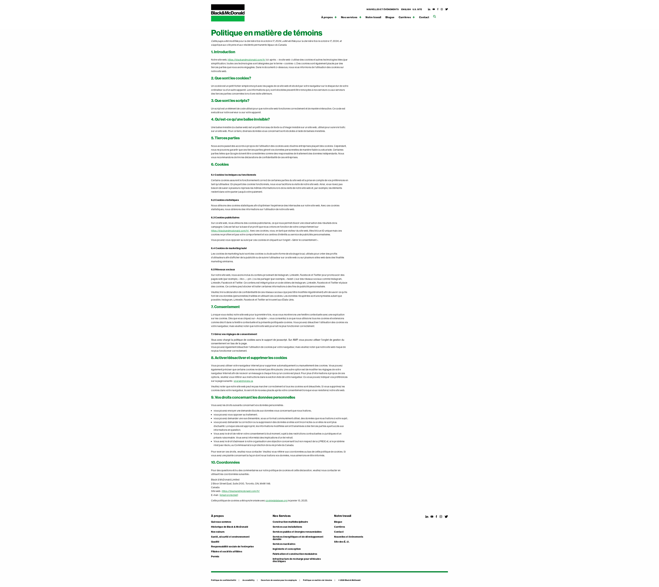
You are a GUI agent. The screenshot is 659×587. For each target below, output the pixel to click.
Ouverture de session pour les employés (279, 580)
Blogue (390, 17)
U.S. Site (417, 9)
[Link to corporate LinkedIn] (429, 9)
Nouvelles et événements (383, 9)
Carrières (405, 17)
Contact (424, 17)
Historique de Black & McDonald (229, 527)
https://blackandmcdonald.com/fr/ (247, 59)
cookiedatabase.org (277, 500)
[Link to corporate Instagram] (442, 9)
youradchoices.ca (243, 381)
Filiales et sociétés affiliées (226, 551)
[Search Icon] (434, 17)
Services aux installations (287, 527)
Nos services (349, 17)
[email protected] (229, 495)
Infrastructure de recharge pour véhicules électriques (297, 560)
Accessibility (248, 580)
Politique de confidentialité (223, 580)
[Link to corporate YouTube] (434, 9)
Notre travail (373, 17)
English (406, 9)
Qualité (215, 542)
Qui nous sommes (221, 522)
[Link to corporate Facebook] (437, 9)
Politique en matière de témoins (317, 580)
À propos (327, 17)
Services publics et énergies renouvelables (297, 532)
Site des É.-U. (341, 542)
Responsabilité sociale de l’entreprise (232, 546)
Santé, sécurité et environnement (230, 537)
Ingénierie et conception (287, 549)
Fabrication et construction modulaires (295, 554)
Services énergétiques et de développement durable (298, 538)
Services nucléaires (284, 544)
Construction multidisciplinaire (290, 522)
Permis (215, 556)
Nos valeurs (218, 532)
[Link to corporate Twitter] (446, 9)
